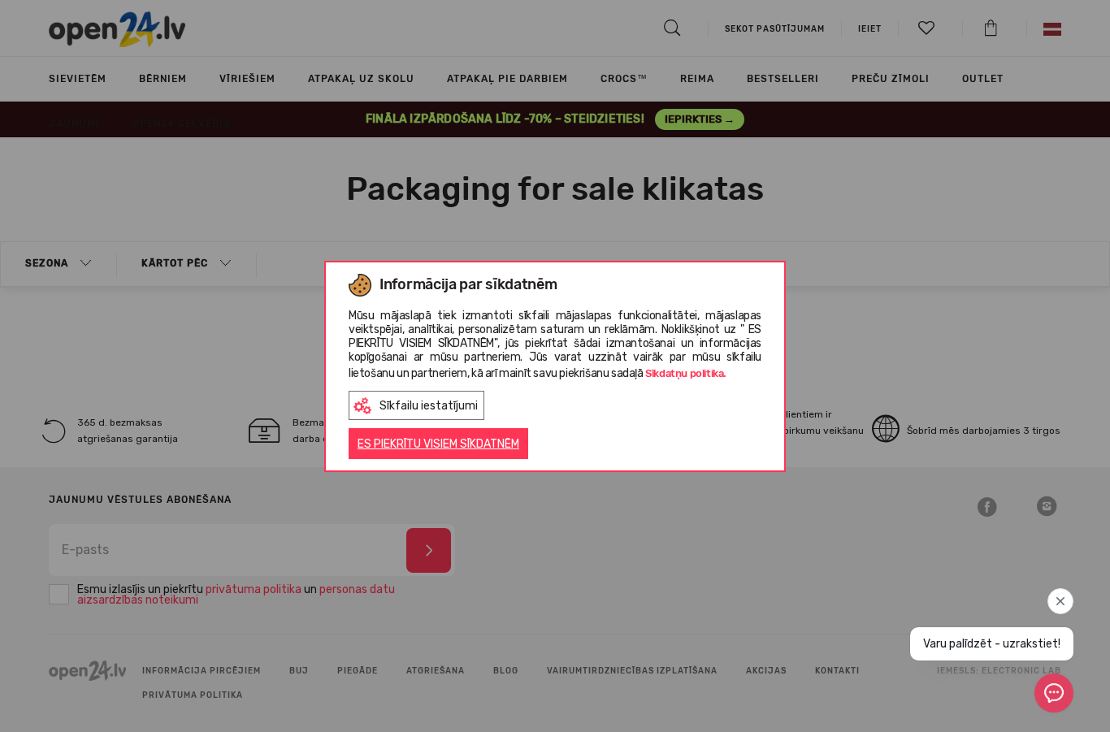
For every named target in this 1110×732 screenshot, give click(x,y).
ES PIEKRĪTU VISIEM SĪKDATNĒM (438, 444)
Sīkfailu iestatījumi (428, 406)
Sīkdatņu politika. (685, 373)
